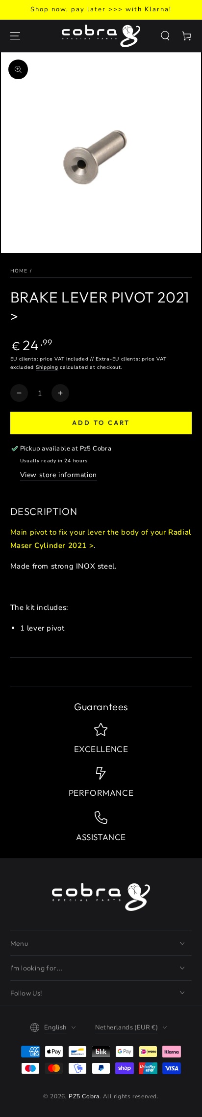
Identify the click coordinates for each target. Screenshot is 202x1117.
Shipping (47, 367)
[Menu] (15, 36)
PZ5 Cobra (84, 1096)
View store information (58, 475)
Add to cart (101, 422)
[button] (165, 36)
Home (19, 271)
